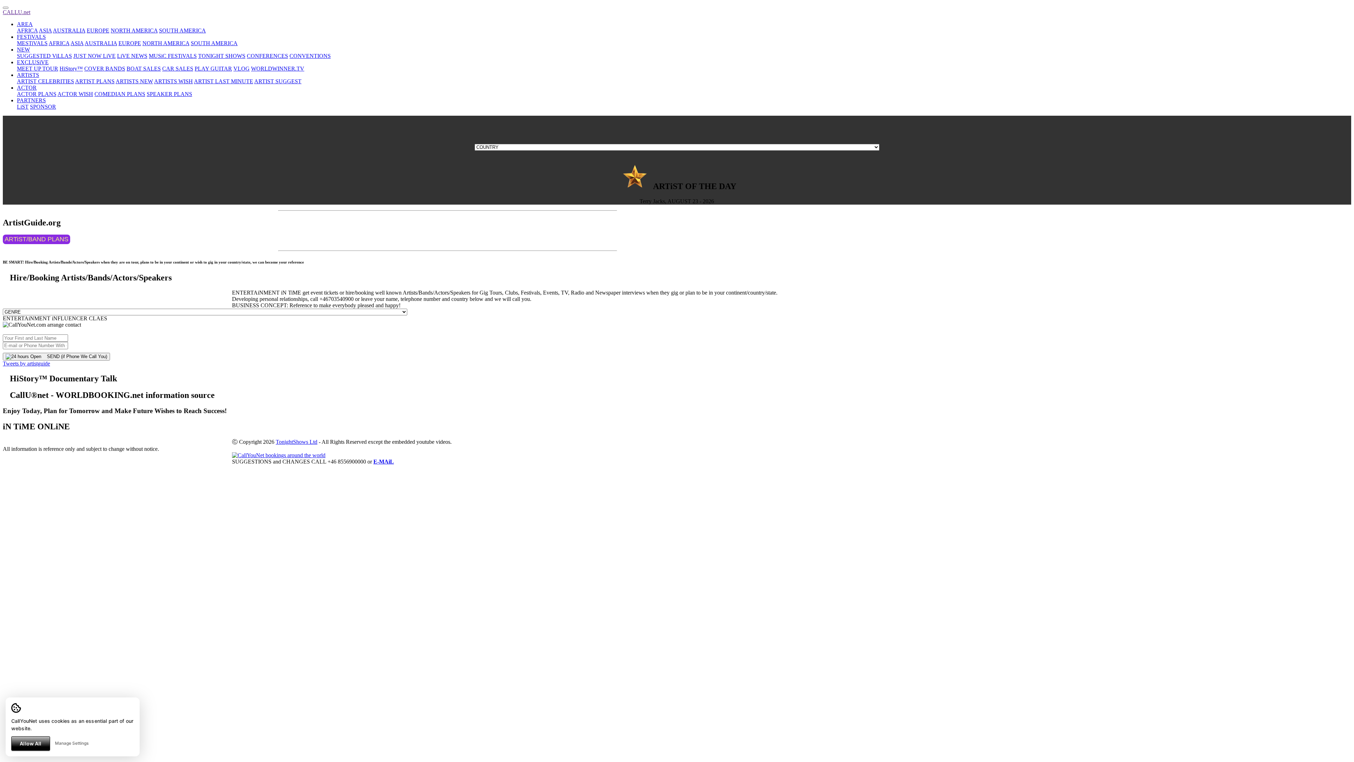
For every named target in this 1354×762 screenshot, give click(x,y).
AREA (25, 24)
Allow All (30, 743)
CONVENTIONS (310, 56)
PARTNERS (31, 100)
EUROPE (98, 31)
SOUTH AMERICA (182, 31)
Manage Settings (72, 743)
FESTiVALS (31, 37)
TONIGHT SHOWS (221, 56)
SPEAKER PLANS (169, 94)
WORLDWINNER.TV (277, 69)
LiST (23, 107)
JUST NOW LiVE (94, 56)
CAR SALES (177, 69)
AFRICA (27, 31)
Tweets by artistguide (26, 364)
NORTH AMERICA (134, 31)
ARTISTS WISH (173, 81)
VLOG (241, 69)
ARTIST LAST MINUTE (223, 81)
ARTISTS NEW (134, 81)
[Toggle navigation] (5, 8)
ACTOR (27, 88)
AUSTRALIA (69, 31)
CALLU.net (16, 12)
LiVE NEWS (132, 56)
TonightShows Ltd (296, 442)
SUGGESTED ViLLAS (44, 56)
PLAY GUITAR (213, 69)
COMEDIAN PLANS (119, 94)
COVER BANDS (104, 69)
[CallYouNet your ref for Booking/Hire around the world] (278, 455)
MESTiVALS (32, 43)
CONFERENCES (267, 56)
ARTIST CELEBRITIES (45, 81)
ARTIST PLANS (95, 81)
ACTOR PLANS (36, 94)
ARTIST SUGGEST (277, 81)
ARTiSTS (28, 75)
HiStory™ (71, 69)
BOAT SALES (144, 69)
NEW (23, 50)
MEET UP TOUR (37, 69)
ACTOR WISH (75, 94)
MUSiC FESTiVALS (173, 56)
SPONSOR (43, 107)
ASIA (45, 31)
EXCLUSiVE (33, 62)
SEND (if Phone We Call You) (74, 356)
